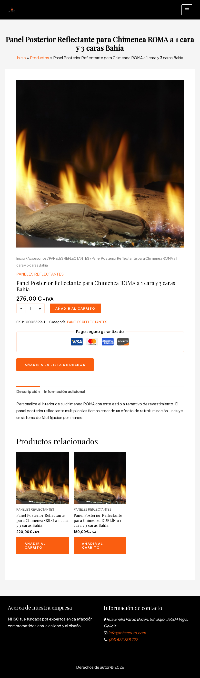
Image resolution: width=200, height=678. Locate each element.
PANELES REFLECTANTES (69, 258)
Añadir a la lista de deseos (55, 365)
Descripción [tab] (28, 391)
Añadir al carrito (75, 308)
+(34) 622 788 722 (122, 639)
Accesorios (37, 258)
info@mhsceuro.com (127, 632)
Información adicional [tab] (64, 391)
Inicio (20, 258)
